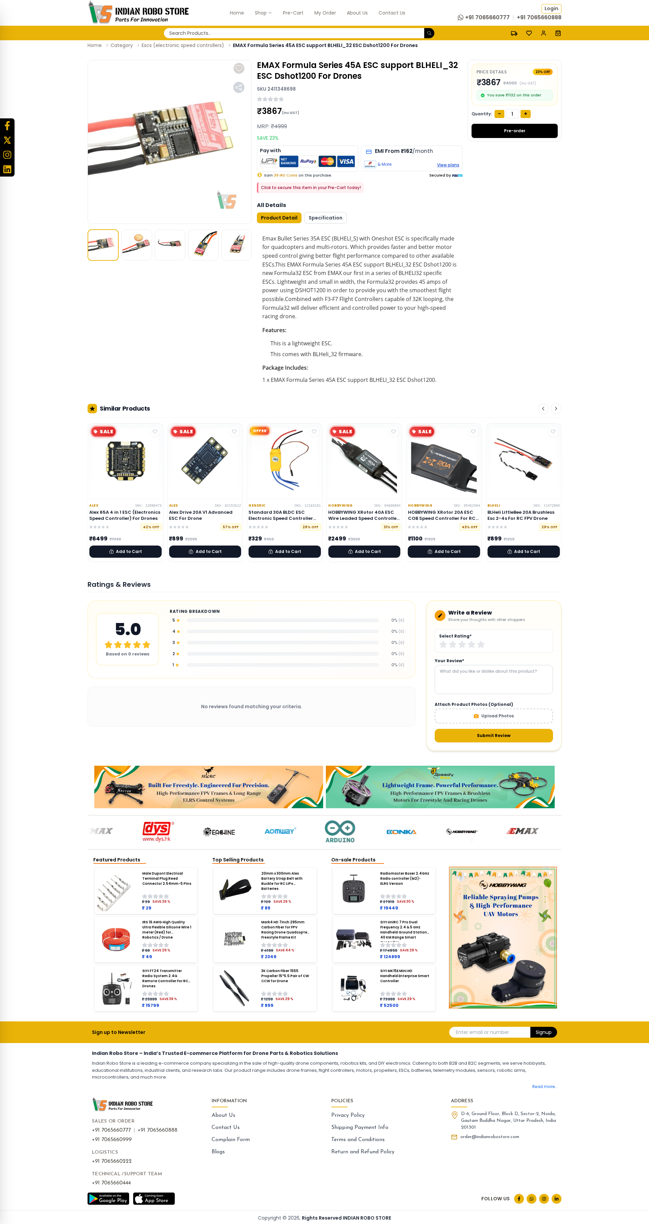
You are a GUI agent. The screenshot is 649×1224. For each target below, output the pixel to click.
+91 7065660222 (112, 1161)
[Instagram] (7, 154)
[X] (7, 140)
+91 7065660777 (111, 1130)
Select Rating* (455, 636)
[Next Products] (556, 408)
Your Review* (449, 661)
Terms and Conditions (358, 1139)
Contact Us (226, 1127)
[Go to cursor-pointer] (558, 33)
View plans (448, 165)
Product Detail (279, 217)
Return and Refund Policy (362, 1152)
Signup (544, 1032)
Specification (325, 217)
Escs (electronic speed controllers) (183, 45)
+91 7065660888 (157, 1130)
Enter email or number (482, 1032)
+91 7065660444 (111, 1183)
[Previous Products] (543, 408)
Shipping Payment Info (359, 1127)
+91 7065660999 (112, 1139)
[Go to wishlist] (529, 33)
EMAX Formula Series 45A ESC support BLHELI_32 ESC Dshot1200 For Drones (325, 45)
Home (95, 45)
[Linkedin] (7, 169)
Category (122, 45)
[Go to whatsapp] (531, 1199)
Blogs (218, 1152)
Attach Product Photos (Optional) (474, 704)
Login (551, 8)
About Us (223, 1115)
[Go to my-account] (543, 33)
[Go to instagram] (544, 1199)
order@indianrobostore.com (489, 1136)
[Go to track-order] (514, 33)
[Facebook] (7, 125)
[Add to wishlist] (239, 68)
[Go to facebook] (519, 1199)
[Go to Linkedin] (556, 1199)
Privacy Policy (348, 1115)
